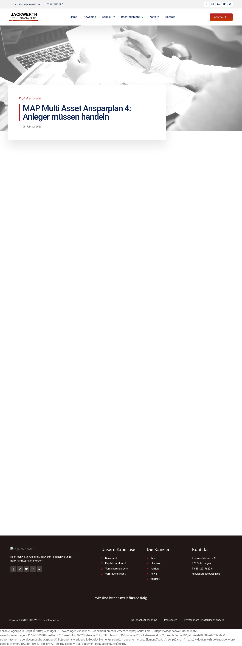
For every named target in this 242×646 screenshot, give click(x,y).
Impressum (170, 620)
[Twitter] (224, 4)
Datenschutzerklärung (144, 620)
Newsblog (89, 17)
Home (73, 17)
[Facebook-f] (206, 4)
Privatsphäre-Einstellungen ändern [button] (204, 620)
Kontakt (170, 17)
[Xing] (230, 4)
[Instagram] (212, 4)
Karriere (154, 17)
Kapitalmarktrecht (30, 98)
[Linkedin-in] (218, 4)
